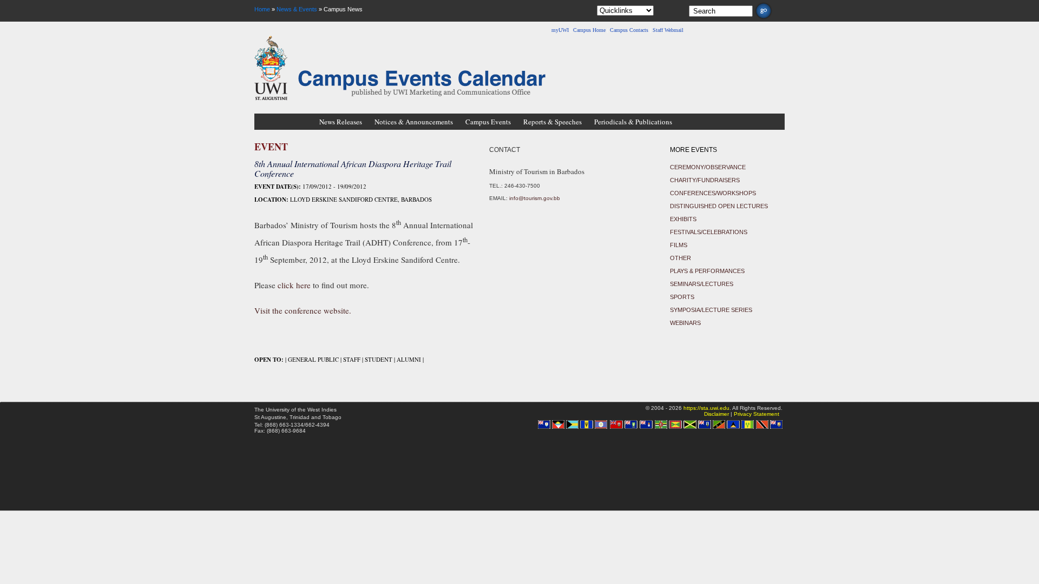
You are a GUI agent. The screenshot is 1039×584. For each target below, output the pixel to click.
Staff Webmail (668, 30)
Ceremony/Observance (708, 167)
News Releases (340, 122)
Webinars (685, 323)
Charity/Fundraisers (705, 180)
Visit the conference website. (302, 310)
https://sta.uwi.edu (706, 408)
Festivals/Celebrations (708, 232)
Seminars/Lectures (701, 284)
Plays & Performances (707, 271)
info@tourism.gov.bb (534, 198)
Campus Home (589, 30)
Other (680, 258)
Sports (682, 297)
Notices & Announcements (413, 122)
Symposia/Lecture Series (711, 310)
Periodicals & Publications (633, 122)
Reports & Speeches (552, 122)
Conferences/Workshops (713, 193)
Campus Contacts (629, 30)
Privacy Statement (756, 414)
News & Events (297, 9)
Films (678, 245)
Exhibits (683, 219)
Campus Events (488, 122)
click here (294, 285)
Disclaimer (716, 414)
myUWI (560, 30)
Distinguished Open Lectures (719, 206)
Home (262, 9)
